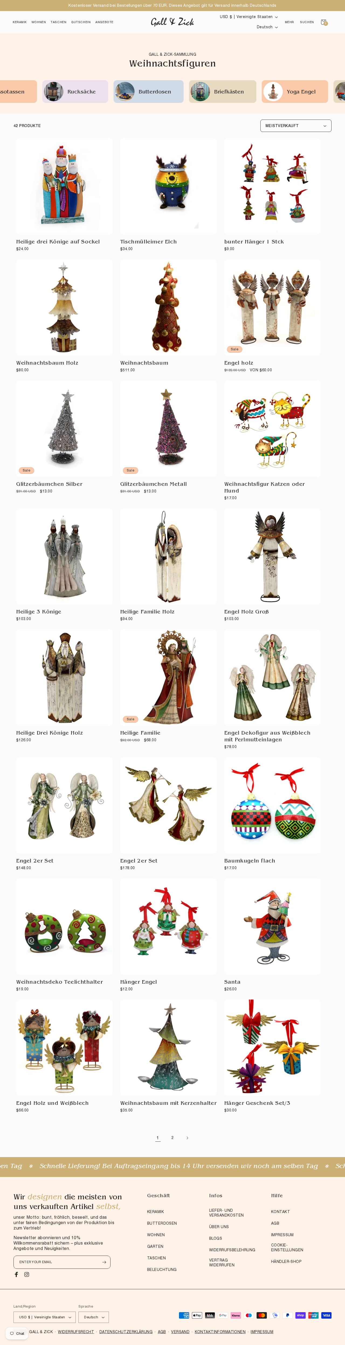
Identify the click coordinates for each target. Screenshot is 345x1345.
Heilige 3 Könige (38, 612)
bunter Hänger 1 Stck (254, 242)
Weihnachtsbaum (144, 363)
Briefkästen (154, 92)
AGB (275, 1223)
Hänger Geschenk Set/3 (257, 1103)
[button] (19, 22)
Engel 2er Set (35, 861)
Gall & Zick (41, 1332)
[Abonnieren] (104, 1262)
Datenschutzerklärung (126, 1332)
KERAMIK (155, 1212)
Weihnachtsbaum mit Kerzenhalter (168, 1103)
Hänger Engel (138, 982)
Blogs (215, 1238)
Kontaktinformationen (220, 1332)
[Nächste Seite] (187, 1138)
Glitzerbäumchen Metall (153, 484)
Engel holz (238, 363)
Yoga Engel (226, 92)
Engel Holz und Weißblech (52, 1103)
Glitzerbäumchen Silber (49, 484)
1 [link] (158, 1137)
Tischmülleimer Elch (148, 242)
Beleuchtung (162, 1269)
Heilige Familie (140, 733)
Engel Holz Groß (246, 612)
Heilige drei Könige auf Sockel (58, 242)
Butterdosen (79, 92)
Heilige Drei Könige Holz (49, 733)
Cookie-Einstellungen (287, 1247)
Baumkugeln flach (249, 861)
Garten (155, 1246)
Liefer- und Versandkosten (226, 1212)
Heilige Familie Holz (147, 612)
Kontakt (280, 1212)
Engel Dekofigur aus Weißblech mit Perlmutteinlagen (267, 737)
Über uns (219, 1227)
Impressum (282, 1235)
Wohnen (156, 1235)
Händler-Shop (286, 1261)
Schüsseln (296, 92)
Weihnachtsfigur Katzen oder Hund (264, 488)
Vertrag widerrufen (221, 1262)
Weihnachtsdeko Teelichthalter (59, 982)
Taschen (156, 1258)
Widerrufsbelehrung (232, 1250)
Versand (180, 1332)
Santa (232, 982)
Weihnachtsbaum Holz (47, 363)
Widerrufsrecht (76, 1332)
